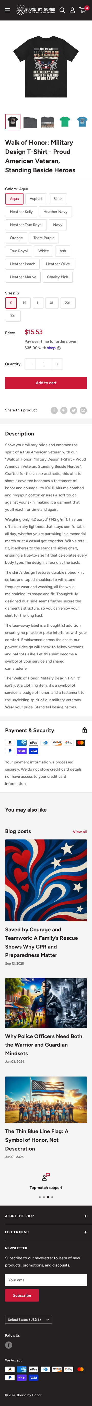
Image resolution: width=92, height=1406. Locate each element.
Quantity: (13, 364)
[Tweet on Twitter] (73, 410)
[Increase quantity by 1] (57, 364)
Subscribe (22, 1295)
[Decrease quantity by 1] (30, 364)
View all (80, 831)
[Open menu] (7, 10)
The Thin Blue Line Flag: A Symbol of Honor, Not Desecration (36, 1140)
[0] (82, 10)
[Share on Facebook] (54, 410)
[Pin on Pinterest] (63, 410)
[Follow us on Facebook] (8, 1345)
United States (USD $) (24, 1320)
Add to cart (46, 382)
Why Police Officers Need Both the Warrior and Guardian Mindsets (43, 1045)
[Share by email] (83, 410)
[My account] (72, 10)
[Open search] (62, 10)
